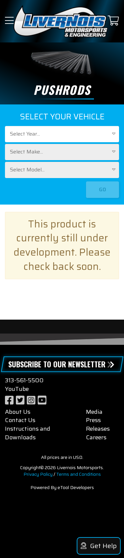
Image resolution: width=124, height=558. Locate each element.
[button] (9, 21)
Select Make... (26, 152)
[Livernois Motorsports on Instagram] (31, 400)
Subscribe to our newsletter (56, 364)
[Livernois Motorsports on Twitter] (20, 400)
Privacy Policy (38, 474)
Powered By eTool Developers (62, 487)
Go (102, 189)
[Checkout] (113, 21)
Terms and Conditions (78, 474)
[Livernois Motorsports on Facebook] (9, 400)
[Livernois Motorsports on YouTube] (42, 400)
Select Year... (25, 134)
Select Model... (27, 169)
